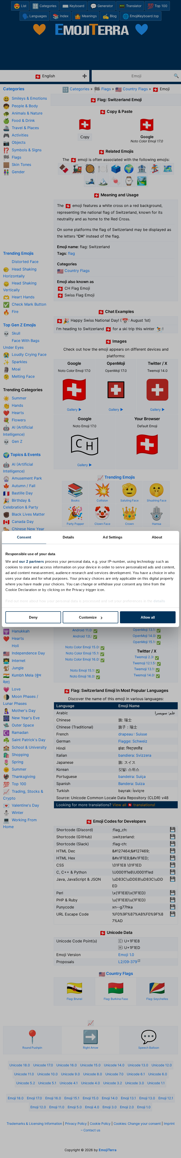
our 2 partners (31, 561)
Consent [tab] (24, 537)
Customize (88, 617)
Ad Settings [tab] (112, 537)
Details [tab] (68, 537)
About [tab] (157, 537)
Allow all (148, 617)
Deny (33, 617)
